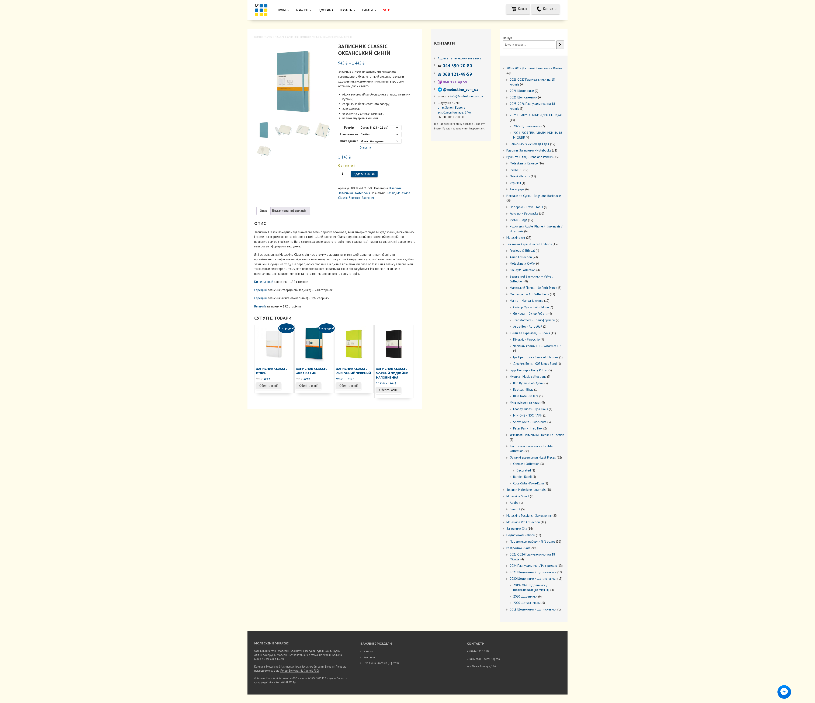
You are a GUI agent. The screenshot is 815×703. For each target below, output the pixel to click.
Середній (260, 290)
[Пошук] (560, 45)
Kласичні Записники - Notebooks (293, 37)
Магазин (302, 10)
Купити (367, 10)
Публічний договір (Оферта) (381, 663)
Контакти (549, 9)
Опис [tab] (263, 211)
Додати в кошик (364, 173)
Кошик (522, 9)
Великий (260, 306)
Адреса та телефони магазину (459, 58)
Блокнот (354, 198)
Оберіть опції (268, 386)
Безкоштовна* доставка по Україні (310, 655)
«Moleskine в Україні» (270, 678)
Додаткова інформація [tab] (289, 211)
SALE (386, 10)
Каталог (369, 651)
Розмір (349, 127)
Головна (258, 37)
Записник (368, 198)
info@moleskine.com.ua (466, 96)
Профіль (346, 10)
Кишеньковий (263, 282)
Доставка (326, 10)
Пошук (507, 38)
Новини (283, 10)
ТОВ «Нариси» (300, 678)
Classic (390, 193)
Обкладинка (349, 141)
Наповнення (349, 134)
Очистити (365, 147)
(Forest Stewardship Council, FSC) (299, 670)
